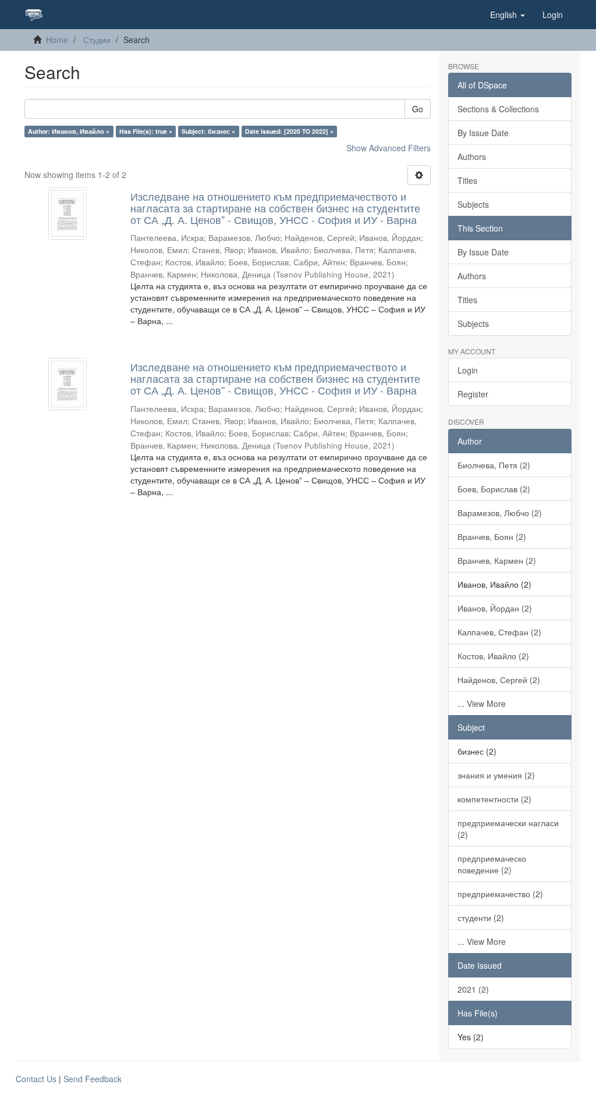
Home (57, 39)
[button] (507, 14)
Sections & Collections (498, 109)
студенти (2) (480, 917)
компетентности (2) (494, 799)
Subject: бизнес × (208, 131)
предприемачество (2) (500, 894)
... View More (481, 703)
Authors (471, 156)
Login (467, 370)
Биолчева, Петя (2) (493, 465)
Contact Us (36, 1079)
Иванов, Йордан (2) (494, 608)
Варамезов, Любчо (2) (499, 512)
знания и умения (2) (496, 775)
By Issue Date (483, 132)
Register (472, 394)
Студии (97, 39)
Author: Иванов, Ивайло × (68, 131)
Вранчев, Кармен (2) (496, 560)
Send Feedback (92, 1079)
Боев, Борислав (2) (493, 489)
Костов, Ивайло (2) (493, 656)
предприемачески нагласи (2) (508, 828)
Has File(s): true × (145, 131)
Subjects (473, 204)
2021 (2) (473, 989)
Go (417, 109)
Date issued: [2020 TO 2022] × (289, 131)
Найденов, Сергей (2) (498, 679)
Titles (467, 180)
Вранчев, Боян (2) (491, 536)
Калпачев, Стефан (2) (499, 632)
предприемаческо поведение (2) (491, 864)
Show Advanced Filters (388, 148)
